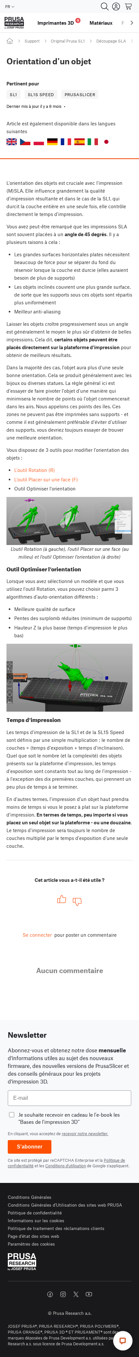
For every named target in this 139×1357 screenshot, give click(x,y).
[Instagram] (63, 1294)
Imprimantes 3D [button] (58, 22)
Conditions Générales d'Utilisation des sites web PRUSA (65, 1205)
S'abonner (29, 1146)
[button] (11, 141)
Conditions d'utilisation (65, 1165)
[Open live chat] (123, 1341)
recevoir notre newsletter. (85, 1133)
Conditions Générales (29, 1197)
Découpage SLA (111, 41)
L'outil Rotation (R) (34, 470)
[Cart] (128, 6)
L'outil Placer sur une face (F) (46, 479)
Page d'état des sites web (33, 1236)
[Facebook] (50, 1294)
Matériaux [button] (101, 23)
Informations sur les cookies (36, 1220)
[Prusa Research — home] (14, 23)
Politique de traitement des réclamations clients (56, 1228)
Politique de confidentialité (35, 1212)
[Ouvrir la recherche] (105, 6)
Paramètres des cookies (31, 1244)
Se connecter (37, 935)
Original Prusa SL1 (68, 41)
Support (32, 41)
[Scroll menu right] (132, 22)
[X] (76, 1294)
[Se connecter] (116, 6)
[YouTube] (89, 1294)
